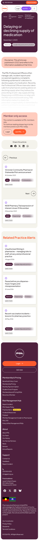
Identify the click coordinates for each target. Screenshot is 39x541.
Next (28, 193)
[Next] (33, 193)
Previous (13, 157)
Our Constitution (7, 521)
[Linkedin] (15, 490)
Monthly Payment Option (10, 387)
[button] (11, 146)
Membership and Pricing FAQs (12, 392)
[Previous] (5, 157)
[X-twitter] (10, 490)
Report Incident (7, 404)
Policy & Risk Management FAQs (12, 423)
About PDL (5, 433)
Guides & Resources (9, 412)
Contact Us (6, 458)
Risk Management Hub (12, 16)
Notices (5, 446)
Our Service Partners (9, 441)
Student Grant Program (10, 389)
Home (5, 16)
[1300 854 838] (3, 2)
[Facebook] (4, 490)
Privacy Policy (7, 524)
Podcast (5, 415)
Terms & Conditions (8, 529)
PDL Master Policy (8, 407)
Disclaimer (5, 526)
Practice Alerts (20, 16)
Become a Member (8, 395)
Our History (6, 438)
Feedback (5, 461)
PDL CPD (5, 420)
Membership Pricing (9, 384)
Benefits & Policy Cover (10, 381)
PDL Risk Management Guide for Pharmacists (17, 418)
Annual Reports (7, 449)
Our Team (5, 435)
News (4, 444)
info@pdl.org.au (7, 474)
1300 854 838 (8, 2)
